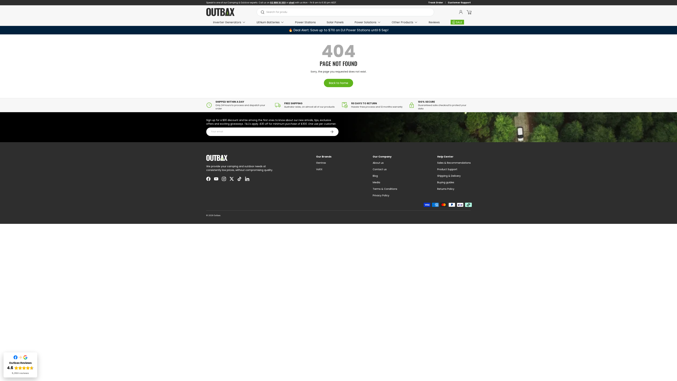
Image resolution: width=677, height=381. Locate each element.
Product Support (447, 169)
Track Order (435, 2)
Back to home (338, 83)
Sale (459, 22)
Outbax (217, 215)
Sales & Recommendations (454, 163)
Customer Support (459, 2)
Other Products (402, 22)
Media (376, 182)
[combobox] (345, 12)
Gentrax (321, 163)
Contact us (380, 169)
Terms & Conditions (385, 189)
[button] (468, 12)
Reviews (434, 22)
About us (378, 163)
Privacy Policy (381, 195)
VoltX (319, 169)
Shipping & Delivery (449, 176)
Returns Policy (445, 189)
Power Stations (305, 22)
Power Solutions (365, 22)
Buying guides (445, 182)
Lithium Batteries (268, 22)
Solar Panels (335, 22)
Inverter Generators (227, 22)
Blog (375, 176)
